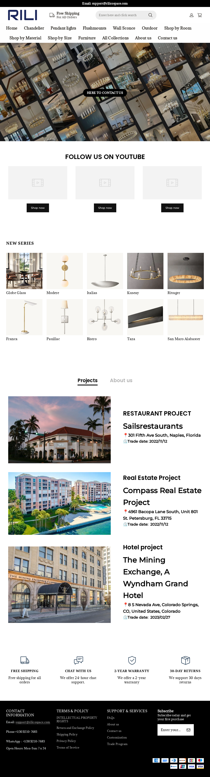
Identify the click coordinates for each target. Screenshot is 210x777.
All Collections (115, 37)
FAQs (110, 718)
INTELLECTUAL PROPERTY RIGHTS (77, 719)
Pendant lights (63, 28)
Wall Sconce (124, 28)
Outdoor (150, 28)
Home (11, 28)
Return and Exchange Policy (75, 728)
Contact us (167, 37)
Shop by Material (25, 37)
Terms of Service (68, 747)
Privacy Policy (66, 741)
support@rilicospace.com (33, 722)
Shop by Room (177, 28)
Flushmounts (94, 28)
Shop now (38, 207)
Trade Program (117, 744)
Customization (117, 737)
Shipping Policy (67, 734)
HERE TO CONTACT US (105, 93)
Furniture (87, 37)
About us (143, 37)
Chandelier (34, 28)
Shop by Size (60, 37)
